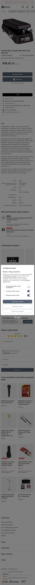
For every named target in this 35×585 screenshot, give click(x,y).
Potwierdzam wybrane (17, 306)
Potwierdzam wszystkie (17, 301)
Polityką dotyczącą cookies (10, 275)
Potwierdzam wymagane (17, 311)
